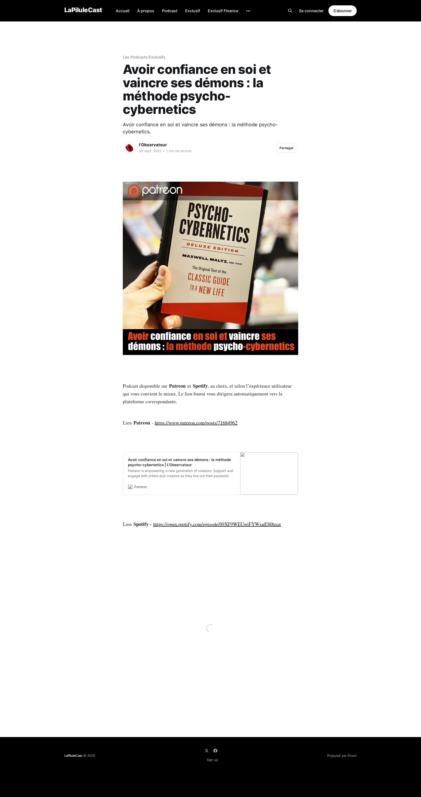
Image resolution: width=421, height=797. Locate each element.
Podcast (169, 10)
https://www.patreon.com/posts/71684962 (196, 422)
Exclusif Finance (223, 10)
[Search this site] (290, 11)
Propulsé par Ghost (342, 756)
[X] (207, 751)
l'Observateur (153, 144)
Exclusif (192, 10)
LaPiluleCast (83, 10)
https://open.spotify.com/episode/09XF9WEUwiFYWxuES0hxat (217, 524)
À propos (145, 10)
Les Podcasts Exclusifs (144, 57)
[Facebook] (215, 751)
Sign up (212, 760)
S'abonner (342, 10)
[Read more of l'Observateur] (129, 148)
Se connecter (311, 10)
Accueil (122, 10)
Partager (286, 148)
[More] (248, 11)
